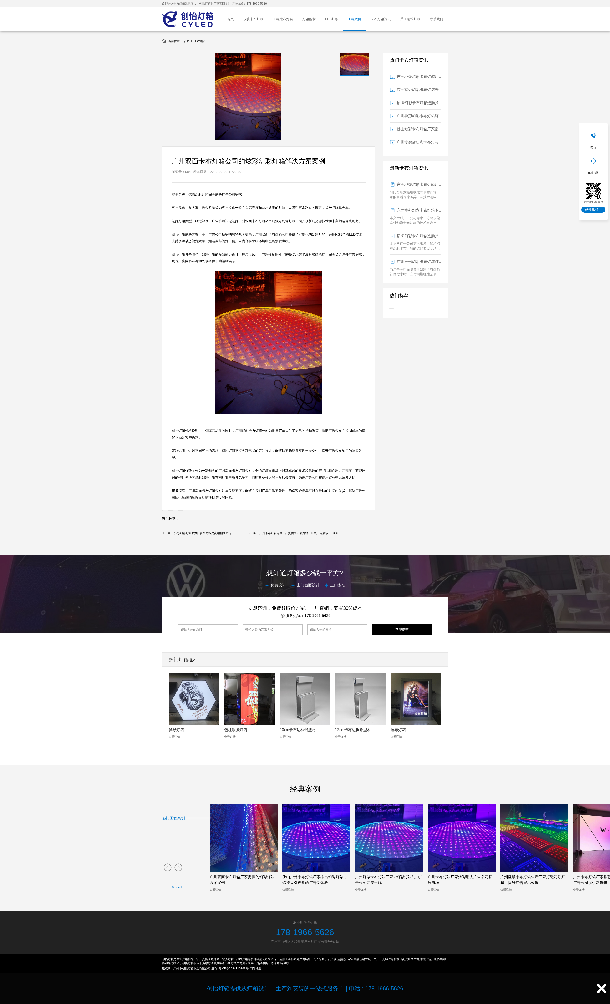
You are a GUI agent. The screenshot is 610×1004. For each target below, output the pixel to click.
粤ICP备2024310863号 (234, 968)
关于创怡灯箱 (410, 19)
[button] (167, 867)
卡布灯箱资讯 (381, 19)
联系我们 (436, 19)
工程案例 (354, 19)
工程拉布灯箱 (283, 19)
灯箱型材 (309, 19)
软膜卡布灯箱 (253, 19)
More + (177, 887)
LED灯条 (331, 19)
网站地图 (255, 968)
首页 (230, 19)
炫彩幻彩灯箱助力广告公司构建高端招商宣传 (202, 533)
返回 (335, 533)
